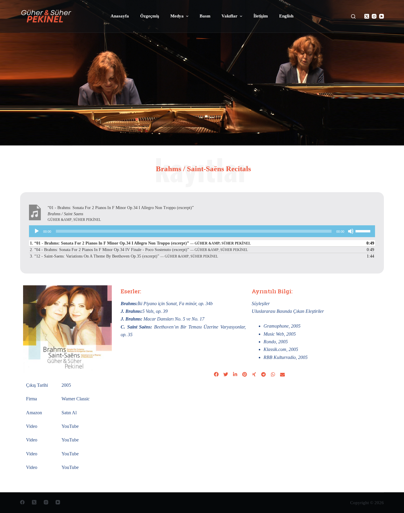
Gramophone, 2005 (282, 325)
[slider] (363, 230)
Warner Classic (76, 398)
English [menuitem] (286, 16)
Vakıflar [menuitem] (229, 16)
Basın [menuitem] (205, 16)
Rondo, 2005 (276, 341)
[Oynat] (37, 231)
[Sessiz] (351, 231)
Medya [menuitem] (177, 16)
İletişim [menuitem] (260, 16)
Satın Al (69, 412)
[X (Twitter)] (366, 16)
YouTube (70, 426)
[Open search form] (353, 16)
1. (140, 243)
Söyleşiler (261, 303)
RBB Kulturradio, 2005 (286, 357)
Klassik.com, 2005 (281, 349)
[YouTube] (381, 16)
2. (139, 249)
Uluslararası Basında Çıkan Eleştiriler (288, 311)
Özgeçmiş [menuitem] (149, 16)
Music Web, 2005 (280, 333)
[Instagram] (374, 16)
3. (124, 256)
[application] (202, 231)
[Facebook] (22, 502)
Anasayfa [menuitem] (120, 16)
